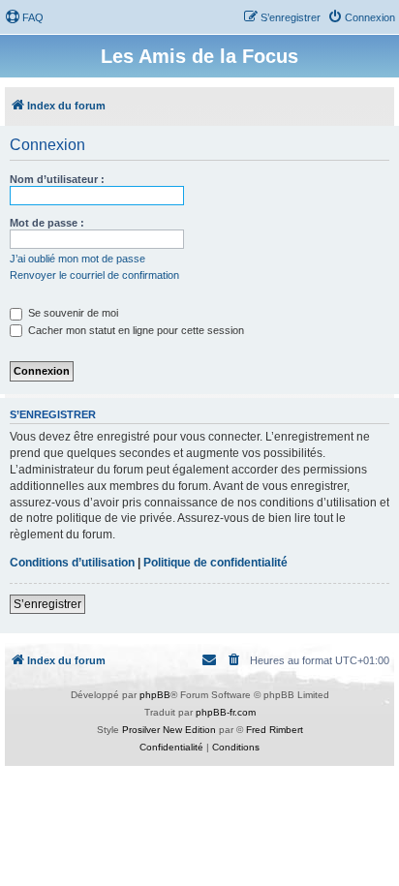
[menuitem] (24, 17)
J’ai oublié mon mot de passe (77, 258)
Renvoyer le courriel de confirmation (94, 275)
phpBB (154, 694)
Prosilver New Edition (169, 729)
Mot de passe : (47, 223)
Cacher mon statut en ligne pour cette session (134, 330)
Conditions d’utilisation (72, 562)
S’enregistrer (47, 604)
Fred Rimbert (274, 729)
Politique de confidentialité (215, 562)
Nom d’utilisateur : (57, 179)
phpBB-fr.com (226, 712)
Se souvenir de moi (71, 313)
